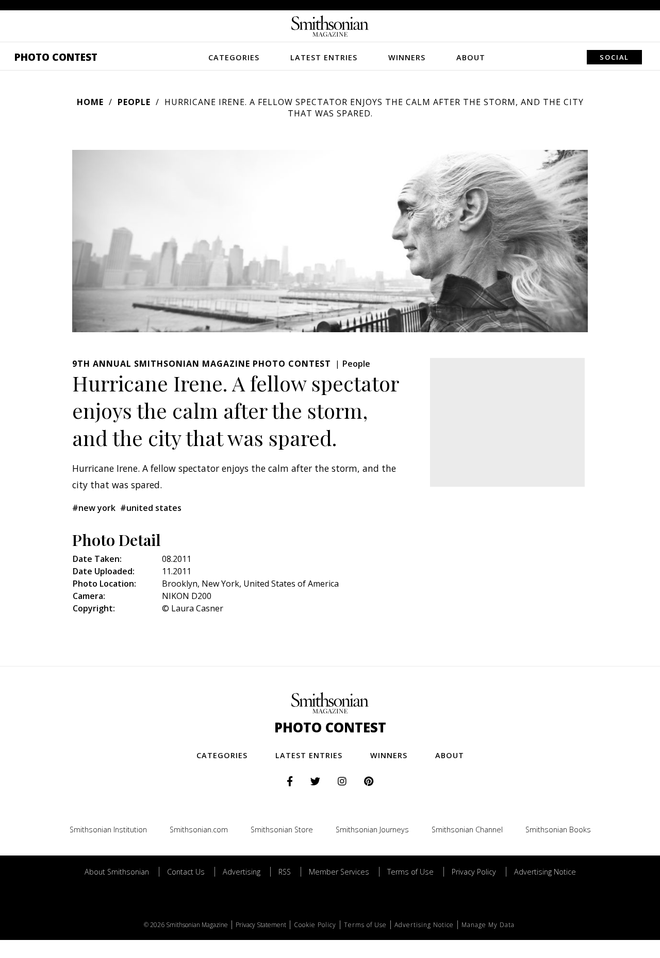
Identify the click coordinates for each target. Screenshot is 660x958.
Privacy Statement (261, 924)
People (134, 102)
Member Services (339, 872)
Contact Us (186, 872)
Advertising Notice (545, 872)
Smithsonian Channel (467, 829)
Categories (233, 57)
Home (90, 102)
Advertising (241, 872)
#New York (94, 508)
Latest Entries (323, 57)
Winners (406, 57)
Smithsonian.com (199, 829)
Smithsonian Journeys (372, 829)
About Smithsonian (117, 872)
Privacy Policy (474, 872)
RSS (284, 872)
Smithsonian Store (282, 829)
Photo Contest (55, 57)
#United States (151, 508)
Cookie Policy (315, 924)
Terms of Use (410, 872)
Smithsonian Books (558, 829)
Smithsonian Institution (108, 829)
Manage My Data (488, 924)
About (470, 57)
